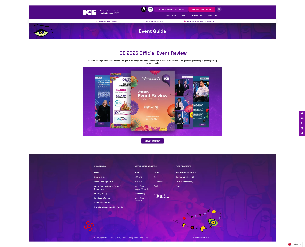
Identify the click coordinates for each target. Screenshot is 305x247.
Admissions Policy (141, 238)
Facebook (302, 133)
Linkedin (302, 123)
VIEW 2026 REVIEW (152, 141)
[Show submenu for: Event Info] (220, 15)
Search (219, 9)
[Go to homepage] (89, 12)
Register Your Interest (202, 9)
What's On (171, 15)
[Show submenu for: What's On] (178, 15)
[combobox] (295, 244)
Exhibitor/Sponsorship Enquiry (171, 9)
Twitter (302, 113)
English (295, 244)
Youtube (302, 118)
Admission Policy (102, 198)
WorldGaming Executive (140, 199)
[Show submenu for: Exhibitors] (204, 15)
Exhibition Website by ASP (202, 238)
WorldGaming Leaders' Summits (142, 187)
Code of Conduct (102, 202)
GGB (156, 186)
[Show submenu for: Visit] (189, 15)
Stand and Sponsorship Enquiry (109, 207)
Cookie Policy (127, 238)
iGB (155, 177)
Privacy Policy (100, 193)
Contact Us (99, 177)
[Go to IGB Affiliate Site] (144, 9)
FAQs (96, 172)
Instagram (302, 128)
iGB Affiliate (139, 177)
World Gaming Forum (103, 181)
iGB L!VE (138, 181)
